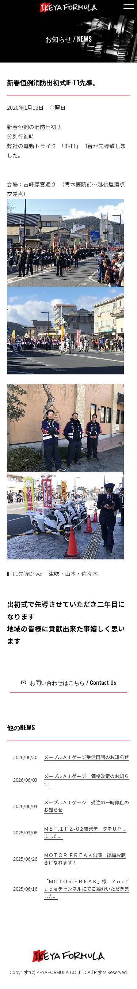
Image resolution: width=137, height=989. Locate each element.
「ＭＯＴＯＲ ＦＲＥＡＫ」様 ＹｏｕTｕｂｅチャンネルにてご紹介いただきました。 (86, 888)
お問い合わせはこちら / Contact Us (72, 682)
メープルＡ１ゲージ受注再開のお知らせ (86, 757)
